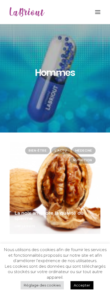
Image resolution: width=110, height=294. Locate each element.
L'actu (61, 150)
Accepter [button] (82, 285)
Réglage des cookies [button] (42, 285)
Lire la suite (25, 226)
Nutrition (82, 160)
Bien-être (37, 150)
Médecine (83, 150)
